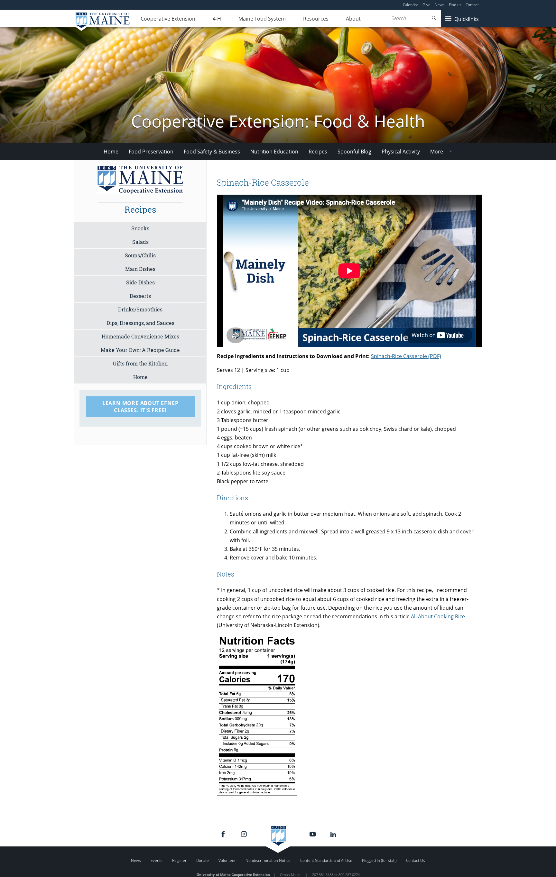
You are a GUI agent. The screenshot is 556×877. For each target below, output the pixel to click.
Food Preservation (151, 151)
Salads (140, 241)
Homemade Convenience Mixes (140, 336)
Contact (472, 4)
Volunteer (227, 860)
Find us (455, 4)
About (353, 18)
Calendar (410, 4)
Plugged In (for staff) (379, 860)
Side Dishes (140, 282)
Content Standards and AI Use (326, 860)
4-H (217, 18)
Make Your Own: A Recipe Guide (140, 349)
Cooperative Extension (168, 18)
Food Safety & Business (212, 151)
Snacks (140, 228)
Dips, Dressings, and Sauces (140, 322)
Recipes (318, 151)
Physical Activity (401, 151)
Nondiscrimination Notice (268, 860)
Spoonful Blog (354, 151)
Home (111, 151)
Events (156, 860)
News (440, 4)
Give (426, 4)
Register (179, 860)
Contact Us (415, 860)
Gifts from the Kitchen (140, 363)
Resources (316, 18)
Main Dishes (140, 268)
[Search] (434, 18)
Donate (202, 860)
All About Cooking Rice (438, 616)
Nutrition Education (274, 151)
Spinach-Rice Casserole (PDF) (406, 356)
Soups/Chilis (140, 255)
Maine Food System (262, 18)
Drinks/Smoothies (140, 309)
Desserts (140, 295)
